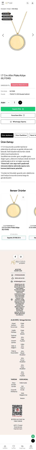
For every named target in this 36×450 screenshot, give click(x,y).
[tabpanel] (18, 160)
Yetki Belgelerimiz (23, 394)
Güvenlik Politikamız (14, 390)
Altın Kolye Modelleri (22, 367)
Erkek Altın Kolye (22, 325)
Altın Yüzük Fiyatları (22, 374)
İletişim (22, 398)
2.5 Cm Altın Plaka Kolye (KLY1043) (10, 228)
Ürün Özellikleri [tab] (21, 135)
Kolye (9, 9)
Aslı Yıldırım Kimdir (22, 388)
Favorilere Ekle (16, 115)
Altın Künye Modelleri (22, 360)
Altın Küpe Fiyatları (22, 339)
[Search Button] (28, 3)
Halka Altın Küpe (22, 346)
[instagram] (21, 257)
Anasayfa (3, 9)
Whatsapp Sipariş (19, 122)
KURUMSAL (24, 379)
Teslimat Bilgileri (13, 336)
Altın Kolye (15, 9)
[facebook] (15, 257)
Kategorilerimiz (25, 320)
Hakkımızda (23, 383)
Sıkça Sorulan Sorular (13, 384)
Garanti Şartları (13, 341)
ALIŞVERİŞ (15, 320)
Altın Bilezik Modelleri (22, 353)
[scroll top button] (33, 441)
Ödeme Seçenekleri (14, 352)
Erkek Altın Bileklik (22, 332)
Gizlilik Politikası (13, 331)
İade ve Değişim (13, 347)
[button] (32, 35)
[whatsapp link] (33, 436)
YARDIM (14, 379)
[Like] (23, 197)
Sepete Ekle (16, 109)
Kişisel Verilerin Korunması (14, 325)
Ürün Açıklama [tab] (7, 135)
